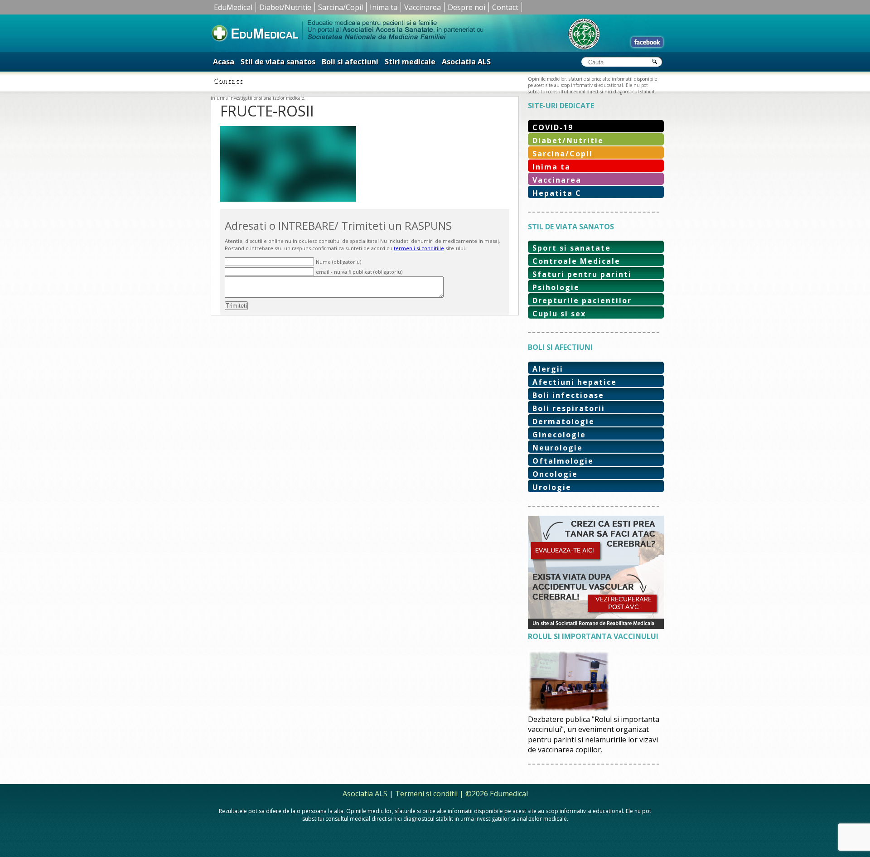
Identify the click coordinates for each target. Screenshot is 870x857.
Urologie (551, 487)
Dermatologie (563, 421)
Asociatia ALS (466, 62)
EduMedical (233, 7)
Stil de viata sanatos (278, 62)
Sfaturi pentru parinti (582, 274)
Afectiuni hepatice (574, 382)
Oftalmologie (563, 461)
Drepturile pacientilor (582, 300)
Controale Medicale (576, 261)
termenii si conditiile (419, 248)
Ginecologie (559, 435)
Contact (505, 7)
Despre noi (466, 7)
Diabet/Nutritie (285, 7)
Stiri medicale (410, 62)
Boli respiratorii (568, 408)
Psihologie (556, 287)
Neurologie (557, 448)
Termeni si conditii (426, 794)
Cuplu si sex (559, 314)
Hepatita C (556, 193)
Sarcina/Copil (340, 7)
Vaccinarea (422, 7)
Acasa (223, 62)
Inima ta (383, 7)
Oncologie (555, 474)
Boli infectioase (568, 395)
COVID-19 (552, 127)
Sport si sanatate (571, 248)
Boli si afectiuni (350, 62)
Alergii (547, 369)
